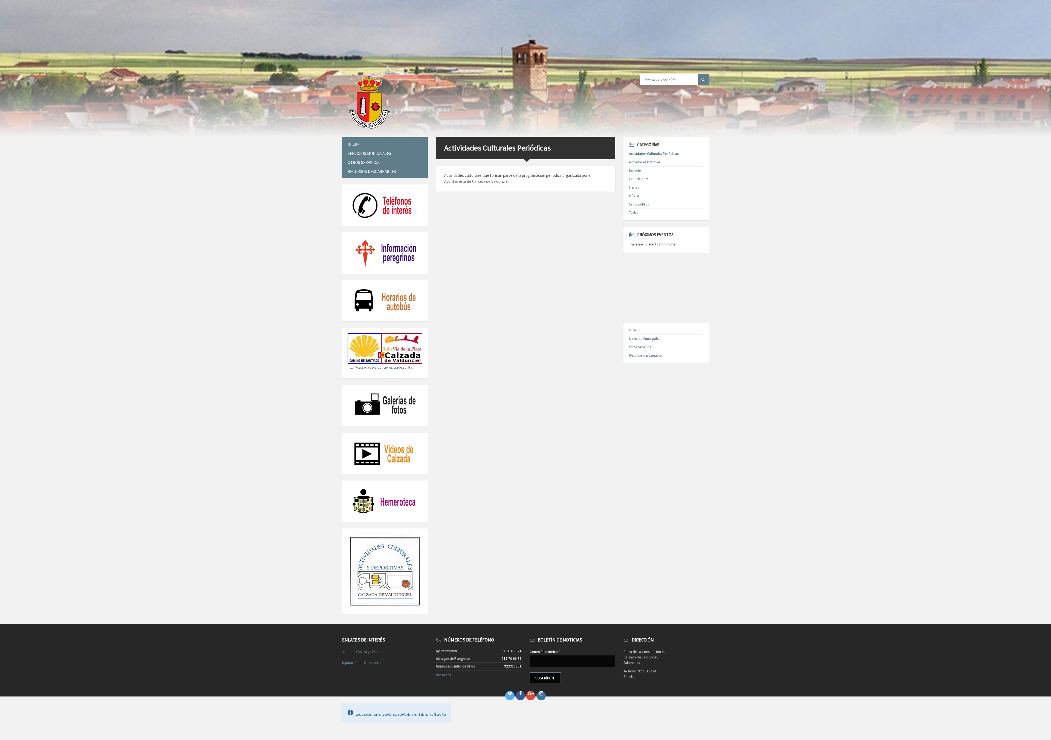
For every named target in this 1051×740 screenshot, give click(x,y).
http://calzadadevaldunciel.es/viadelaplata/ (381, 367)
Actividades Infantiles (644, 162)
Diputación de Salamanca (361, 662)
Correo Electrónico (545, 651)
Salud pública (639, 204)
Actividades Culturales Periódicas (653, 153)
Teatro (634, 212)
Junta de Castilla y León (360, 651)
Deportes (635, 170)
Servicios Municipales (369, 153)
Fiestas (634, 187)
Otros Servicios (364, 162)
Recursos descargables (372, 171)
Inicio (353, 144)
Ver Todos (443, 675)
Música (634, 195)
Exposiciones (638, 179)
